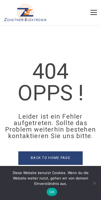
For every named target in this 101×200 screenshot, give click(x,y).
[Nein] (94, 183)
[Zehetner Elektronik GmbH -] (25, 12)
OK (51, 192)
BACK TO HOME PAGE (50, 158)
